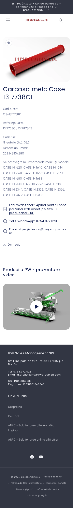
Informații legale (38, 495)
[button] (8, 20)
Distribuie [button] (14, 244)
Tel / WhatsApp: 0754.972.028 (33, 221)
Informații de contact (49, 489)
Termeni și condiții (56, 483)
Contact (13, 416)
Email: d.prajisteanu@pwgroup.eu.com (38, 231)
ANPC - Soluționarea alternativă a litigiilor (31, 428)
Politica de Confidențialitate (26, 483)
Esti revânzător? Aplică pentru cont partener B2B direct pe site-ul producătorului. (37, 209)
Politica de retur (53, 476)
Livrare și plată (24, 489)
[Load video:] (36, 307)
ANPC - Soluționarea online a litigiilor (33, 439)
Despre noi (15, 407)
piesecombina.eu (30, 477)
